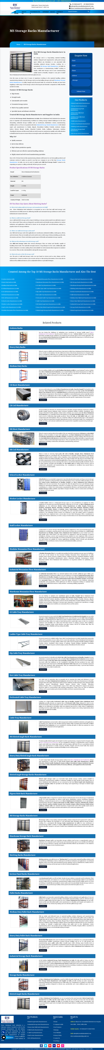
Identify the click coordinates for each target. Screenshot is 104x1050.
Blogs (52, 12)
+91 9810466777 (84, 1029)
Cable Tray (46, 7)
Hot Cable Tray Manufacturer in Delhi (46, 294)
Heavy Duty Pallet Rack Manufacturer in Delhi (83, 301)
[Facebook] (41, 1045)
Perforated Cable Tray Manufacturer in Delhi (48, 298)
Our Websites (57, 1032)
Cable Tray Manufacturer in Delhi (45, 301)
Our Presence (57, 1027)
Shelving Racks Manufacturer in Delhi (81, 288)
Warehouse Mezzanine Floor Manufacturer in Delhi (50, 282)
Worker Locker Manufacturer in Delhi (12, 304)
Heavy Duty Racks (44, 5)
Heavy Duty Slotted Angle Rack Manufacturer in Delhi (50, 307)
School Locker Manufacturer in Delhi (12, 301)
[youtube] (58, 1045)
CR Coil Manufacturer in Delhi (10, 291)
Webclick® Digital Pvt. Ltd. (67, 1049)
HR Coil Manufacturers (34, 1038)
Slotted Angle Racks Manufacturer (80, 103)
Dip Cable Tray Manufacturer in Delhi (46, 291)
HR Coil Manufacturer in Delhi (10, 298)
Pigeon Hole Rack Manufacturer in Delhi (81, 279)
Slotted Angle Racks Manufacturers (37, 1021)
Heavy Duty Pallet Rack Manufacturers (38, 1027)
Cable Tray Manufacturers (35, 1032)
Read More (43, 341)
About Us (24, 12)
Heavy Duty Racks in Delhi (9, 282)
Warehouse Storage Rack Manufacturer (78, 130)
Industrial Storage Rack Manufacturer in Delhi (83, 304)
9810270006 (91, 1029)
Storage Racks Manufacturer (79, 106)
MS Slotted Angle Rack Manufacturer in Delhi (48, 304)
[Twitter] (45, 1045)
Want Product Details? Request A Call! (45, 1)
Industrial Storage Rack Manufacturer (77, 109)
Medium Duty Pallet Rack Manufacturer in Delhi (83, 298)
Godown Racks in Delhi (8, 279)
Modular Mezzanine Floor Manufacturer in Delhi (15, 310)
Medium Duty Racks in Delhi (9, 285)
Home (16, 13)
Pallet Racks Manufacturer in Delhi (80, 294)
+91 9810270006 (88, 4)
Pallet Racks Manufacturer (78, 121)
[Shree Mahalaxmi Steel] (15, 6)
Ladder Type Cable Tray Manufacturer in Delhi (48, 288)
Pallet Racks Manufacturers (35, 1030)
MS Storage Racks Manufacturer (80, 133)
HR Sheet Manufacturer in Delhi (10, 294)
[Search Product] (92, 12)
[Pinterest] (49, 1045)
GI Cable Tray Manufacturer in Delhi (46, 285)
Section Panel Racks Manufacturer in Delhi (82, 291)
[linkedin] (54, 1045)
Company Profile (58, 1024)
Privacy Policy (58, 1035)
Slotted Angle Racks (36, 7)
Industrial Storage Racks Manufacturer (47, 125)
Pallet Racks (34, 5)
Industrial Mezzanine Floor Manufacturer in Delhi (49, 279)
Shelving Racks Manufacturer (79, 126)
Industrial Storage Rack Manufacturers (38, 1024)
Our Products (35, 12)
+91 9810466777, (76, 4)
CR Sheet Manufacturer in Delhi (10, 288)
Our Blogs (56, 1041)
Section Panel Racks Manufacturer (80, 124)
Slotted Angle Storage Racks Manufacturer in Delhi (50, 310)
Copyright (14, 1049)
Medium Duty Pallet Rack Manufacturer (78, 117)
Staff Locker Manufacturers (35, 1035)
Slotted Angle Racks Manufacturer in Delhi (82, 310)
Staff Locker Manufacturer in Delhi (11, 307)
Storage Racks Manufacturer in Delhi (80, 307)
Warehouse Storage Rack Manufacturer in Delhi (83, 285)
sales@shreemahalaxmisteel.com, (82, 6)
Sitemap (46, 12)
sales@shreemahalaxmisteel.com (82, 1033)
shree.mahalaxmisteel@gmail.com (82, 8)
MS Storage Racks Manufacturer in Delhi (81, 282)
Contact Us (60, 12)
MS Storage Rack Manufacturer (50, 66)
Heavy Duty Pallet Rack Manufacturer (77, 113)
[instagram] (62, 1045)
